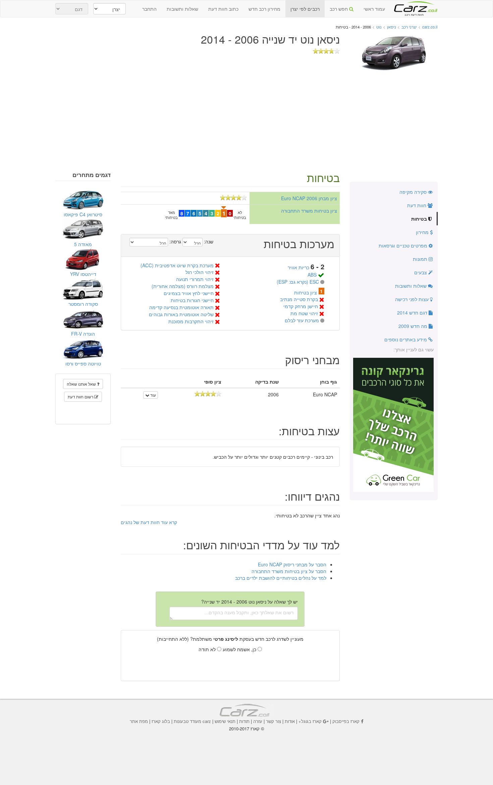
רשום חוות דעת (81, 396)
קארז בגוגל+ (310, 721)
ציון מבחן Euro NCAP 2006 (309, 198)
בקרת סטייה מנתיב (299, 299)
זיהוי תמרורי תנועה (195, 279)
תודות (244, 721)
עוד (152, 395)
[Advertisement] (246, 121)
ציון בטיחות (305, 292)
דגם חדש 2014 (413, 312)
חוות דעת (417, 205)
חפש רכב (339, 8)
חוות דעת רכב (414, 6)
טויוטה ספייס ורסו (83, 363)
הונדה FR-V (83, 333)
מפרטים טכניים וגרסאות (404, 245)
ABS (312, 274)
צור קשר (273, 721)
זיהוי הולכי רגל (199, 272)
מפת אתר (139, 721)
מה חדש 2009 (413, 326)
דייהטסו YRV (83, 274)
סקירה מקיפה (413, 191)
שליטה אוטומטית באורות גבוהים (181, 314)
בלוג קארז (161, 721)
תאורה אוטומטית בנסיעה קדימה (181, 307)
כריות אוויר (298, 267)
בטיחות (419, 218)
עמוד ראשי (374, 8)
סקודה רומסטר (83, 303)
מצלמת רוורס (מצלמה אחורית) (183, 286)
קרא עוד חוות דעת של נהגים (149, 522)
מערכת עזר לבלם (302, 320)
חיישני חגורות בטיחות (192, 300)
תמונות (421, 259)
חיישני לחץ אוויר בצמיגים (189, 293)
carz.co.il (430, 27)
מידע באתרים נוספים (406, 339)
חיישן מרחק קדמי (300, 306)
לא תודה (208, 649)
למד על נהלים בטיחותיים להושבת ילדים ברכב (280, 577)
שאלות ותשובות (182, 8)
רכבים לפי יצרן (305, 8)
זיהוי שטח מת (304, 313)
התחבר (149, 8)
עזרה (257, 721)
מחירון (423, 232)
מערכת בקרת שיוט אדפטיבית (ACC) (177, 265)
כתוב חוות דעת (223, 8)
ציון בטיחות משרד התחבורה (309, 210)
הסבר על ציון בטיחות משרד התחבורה (289, 571)
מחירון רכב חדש (264, 8)
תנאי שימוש (225, 721)
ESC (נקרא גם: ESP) (298, 281)
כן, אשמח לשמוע (240, 649)
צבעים (421, 272)
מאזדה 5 (83, 244)
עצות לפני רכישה (412, 299)
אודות (290, 721)
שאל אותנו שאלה (82, 384)
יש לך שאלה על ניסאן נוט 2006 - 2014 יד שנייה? (249, 601)
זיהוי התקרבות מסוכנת (191, 321)
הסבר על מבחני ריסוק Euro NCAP (292, 564)
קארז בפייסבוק (346, 721)
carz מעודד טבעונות (192, 721)
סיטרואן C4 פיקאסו (83, 214)
